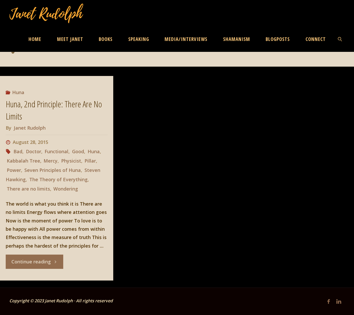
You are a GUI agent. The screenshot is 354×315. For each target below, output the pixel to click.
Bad (17, 151)
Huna (18, 92)
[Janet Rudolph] (46, 13)
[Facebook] (328, 301)
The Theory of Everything (58, 179)
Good (78, 151)
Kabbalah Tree (23, 161)
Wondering (65, 189)
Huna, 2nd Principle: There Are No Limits (54, 110)
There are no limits (28, 189)
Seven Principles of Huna (52, 170)
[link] (340, 39)
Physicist (71, 161)
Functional (56, 151)
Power (14, 170)
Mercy (51, 161)
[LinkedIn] (339, 301)
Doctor (33, 151)
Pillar (90, 161)
